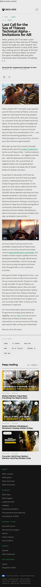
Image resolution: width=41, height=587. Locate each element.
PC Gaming (16, 343)
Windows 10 (31, 348)
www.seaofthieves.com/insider (21, 252)
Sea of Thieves (17, 348)
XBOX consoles (7, 474)
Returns (5, 533)
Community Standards (10, 509)
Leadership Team (8, 502)
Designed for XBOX (9, 568)
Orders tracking (7, 537)
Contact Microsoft (13, 579)
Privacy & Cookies (25, 579)
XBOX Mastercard (8, 554)
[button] (20, 230)
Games (6, 343)
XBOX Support (7, 498)
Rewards (5, 550)
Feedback (5, 505)
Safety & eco (5, 583)
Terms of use (6, 581)
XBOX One (27, 343)
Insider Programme (29, 149)
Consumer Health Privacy (27, 576)
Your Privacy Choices (12, 576)
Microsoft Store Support (10, 530)
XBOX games (7, 477)
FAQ (18, 315)
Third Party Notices (24, 581)
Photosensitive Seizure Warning (13, 513)
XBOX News (6, 494)
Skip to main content (8, 1)
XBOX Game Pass (8, 481)
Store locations (7, 540)
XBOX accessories (8, 485)
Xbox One (7, 353)
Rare (5, 348)
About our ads (15, 583)
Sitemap (4, 579)
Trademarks (14, 581)
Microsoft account (8, 526)
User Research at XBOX (10, 516)
